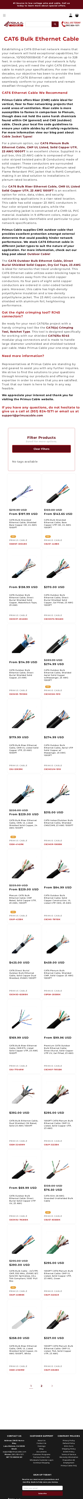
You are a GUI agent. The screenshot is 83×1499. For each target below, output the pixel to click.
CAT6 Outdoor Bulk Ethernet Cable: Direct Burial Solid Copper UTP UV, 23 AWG (22, 1200)
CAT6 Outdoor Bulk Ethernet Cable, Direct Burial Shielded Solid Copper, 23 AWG (21, 674)
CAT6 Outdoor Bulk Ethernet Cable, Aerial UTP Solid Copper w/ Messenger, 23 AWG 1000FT (58, 750)
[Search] (55, 24)
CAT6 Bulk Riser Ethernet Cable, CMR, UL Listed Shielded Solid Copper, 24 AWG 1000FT (23, 824)
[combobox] (41, 24)
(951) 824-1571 (17, 1454)
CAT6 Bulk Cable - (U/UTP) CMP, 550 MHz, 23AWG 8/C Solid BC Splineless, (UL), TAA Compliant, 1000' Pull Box (23, 1276)
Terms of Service (69, 1454)
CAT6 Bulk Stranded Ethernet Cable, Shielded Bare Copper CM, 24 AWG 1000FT (23, 524)
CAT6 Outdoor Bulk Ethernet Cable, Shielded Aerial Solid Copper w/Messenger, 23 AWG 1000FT (57, 675)
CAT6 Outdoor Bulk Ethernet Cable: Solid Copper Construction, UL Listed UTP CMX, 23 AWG (57, 899)
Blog (41, 1449)
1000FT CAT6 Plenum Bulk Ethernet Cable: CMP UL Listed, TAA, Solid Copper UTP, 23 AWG (58, 1350)
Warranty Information (68, 1457)
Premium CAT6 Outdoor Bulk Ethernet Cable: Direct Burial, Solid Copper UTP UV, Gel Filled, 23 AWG (59, 1049)
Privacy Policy (69, 1440)
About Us (42, 1440)
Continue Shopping (41, 1463)
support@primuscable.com (22, 415)
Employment (68, 1463)
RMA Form (68, 1446)
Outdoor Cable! (38, 254)
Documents (41, 1452)
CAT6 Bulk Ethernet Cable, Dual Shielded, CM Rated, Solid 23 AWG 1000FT (23, 1123)
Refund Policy (69, 1443)
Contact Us (41, 1443)
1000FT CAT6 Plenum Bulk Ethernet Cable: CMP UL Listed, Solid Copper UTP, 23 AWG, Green (58, 1275)
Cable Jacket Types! (17, 136)
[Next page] (52, 1386)
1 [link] (31, 1386)
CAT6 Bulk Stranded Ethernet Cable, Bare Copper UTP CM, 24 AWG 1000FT (57, 524)
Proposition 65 (69, 1460)
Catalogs (42, 1446)
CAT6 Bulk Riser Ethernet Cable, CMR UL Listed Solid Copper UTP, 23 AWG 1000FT (24, 749)
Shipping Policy (68, 1449)
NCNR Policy (69, 1452)
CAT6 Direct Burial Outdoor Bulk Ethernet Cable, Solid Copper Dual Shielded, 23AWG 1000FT (22, 974)
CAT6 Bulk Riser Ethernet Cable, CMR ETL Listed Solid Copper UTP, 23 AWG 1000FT (23, 1049)
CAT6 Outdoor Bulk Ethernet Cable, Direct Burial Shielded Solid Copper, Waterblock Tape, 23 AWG (23, 600)
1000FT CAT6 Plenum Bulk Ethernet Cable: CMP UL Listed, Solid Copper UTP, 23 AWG (58, 1124)
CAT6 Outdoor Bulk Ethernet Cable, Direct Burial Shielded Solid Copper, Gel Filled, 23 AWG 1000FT (58, 600)
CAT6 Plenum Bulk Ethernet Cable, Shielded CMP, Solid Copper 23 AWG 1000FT (58, 974)
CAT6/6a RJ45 (58, 335)
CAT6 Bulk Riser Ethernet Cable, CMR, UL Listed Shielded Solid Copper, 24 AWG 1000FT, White (23, 1350)
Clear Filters (41, 448)
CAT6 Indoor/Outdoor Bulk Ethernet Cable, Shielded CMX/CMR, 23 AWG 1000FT (58, 823)
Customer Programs (41, 1454)
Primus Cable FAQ (69, 1466)
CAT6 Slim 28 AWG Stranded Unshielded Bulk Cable (58, 1198)
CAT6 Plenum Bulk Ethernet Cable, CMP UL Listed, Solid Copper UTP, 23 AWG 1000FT (40, 147)
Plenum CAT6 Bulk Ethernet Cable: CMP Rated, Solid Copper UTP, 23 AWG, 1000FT (22, 899)
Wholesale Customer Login (41, 1460)
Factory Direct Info (41, 1457)
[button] (4, 15)
